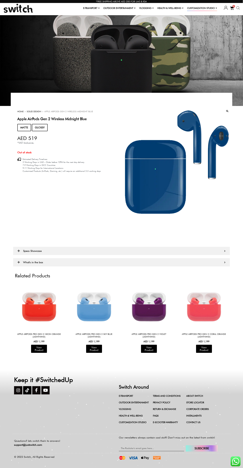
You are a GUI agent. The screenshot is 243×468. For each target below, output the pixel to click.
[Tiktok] (27, 390)
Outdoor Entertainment (134, 402)
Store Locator (195, 402)
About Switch (194, 396)
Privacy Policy (161, 402)
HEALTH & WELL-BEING (169, 8)
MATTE (24, 127)
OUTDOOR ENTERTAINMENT (118, 8)
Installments (194, 415)
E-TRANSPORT (90, 8)
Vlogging (125, 409)
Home (20, 111)
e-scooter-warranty (165, 422)
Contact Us (193, 422)
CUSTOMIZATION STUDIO (201, 8)
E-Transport (126, 396)
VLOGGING (145, 8)
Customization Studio (132, 422)
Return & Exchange (164, 409)
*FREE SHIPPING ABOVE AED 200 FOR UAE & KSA (121, 1)
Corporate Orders (197, 409)
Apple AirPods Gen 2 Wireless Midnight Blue (52, 119)
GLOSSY (40, 127)
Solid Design (34, 111)
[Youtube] (45, 390)
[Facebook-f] (36, 390)
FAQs (156, 415)
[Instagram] (18, 390)
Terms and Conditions (167, 396)
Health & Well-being (131, 415)
